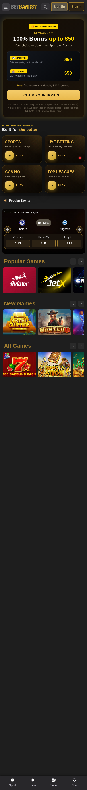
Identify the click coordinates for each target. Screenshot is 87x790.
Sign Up (59, 6)
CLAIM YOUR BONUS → (43, 95)
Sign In (76, 6)
